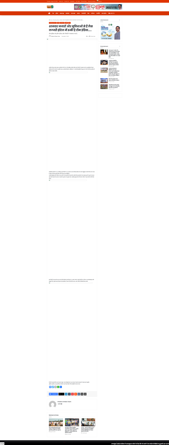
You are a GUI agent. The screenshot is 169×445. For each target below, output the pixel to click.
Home (51, 20)
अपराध (78, 13)
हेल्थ (88, 13)
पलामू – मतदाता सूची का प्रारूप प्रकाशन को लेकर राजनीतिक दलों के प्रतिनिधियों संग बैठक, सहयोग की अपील (87, 429)
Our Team (78, 1)
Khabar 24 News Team (55, 36)
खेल (58, 22)
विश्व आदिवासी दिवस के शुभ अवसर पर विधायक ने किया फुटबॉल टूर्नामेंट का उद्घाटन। (55, 429)
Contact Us (66, 1)
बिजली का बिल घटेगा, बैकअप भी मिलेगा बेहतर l (114, 79)
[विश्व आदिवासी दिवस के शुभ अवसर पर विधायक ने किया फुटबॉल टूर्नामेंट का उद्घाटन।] (56, 422)
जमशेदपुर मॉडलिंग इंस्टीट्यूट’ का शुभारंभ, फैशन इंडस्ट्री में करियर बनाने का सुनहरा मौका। (114, 62)
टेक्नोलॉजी (84, 13)
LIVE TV (112, 13)
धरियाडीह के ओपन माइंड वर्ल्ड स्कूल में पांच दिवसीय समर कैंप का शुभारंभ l (114, 86)
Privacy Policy (84, 1)
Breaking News (56, 20)
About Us (61, 1)
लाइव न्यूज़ (62, 13)
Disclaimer (72, 1)
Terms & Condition (91, 1)
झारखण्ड (67, 13)
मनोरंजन (93, 13)
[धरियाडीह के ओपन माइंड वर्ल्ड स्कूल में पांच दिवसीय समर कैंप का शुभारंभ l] (104, 86)
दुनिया (57, 13)
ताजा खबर (73, 13)
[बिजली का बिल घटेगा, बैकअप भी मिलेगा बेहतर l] (104, 80)
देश (53, 13)
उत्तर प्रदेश (104, 13)
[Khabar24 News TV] (50, 7)
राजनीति (98, 13)
